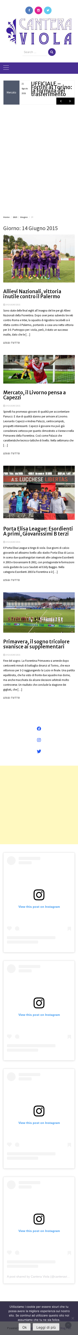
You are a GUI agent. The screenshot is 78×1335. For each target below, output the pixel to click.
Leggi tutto (11, 342)
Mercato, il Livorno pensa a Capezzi (34, 395)
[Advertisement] (39, 159)
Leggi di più (46, 1327)
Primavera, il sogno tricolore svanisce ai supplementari (36, 644)
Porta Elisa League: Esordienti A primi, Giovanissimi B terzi (38, 531)
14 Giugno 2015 (12, 304)
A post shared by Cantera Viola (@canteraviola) (39, 1276)
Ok (24, 1327)
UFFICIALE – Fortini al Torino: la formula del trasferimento (51, 89)
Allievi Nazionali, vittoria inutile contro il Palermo (32, 294)
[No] (72, 1318)
